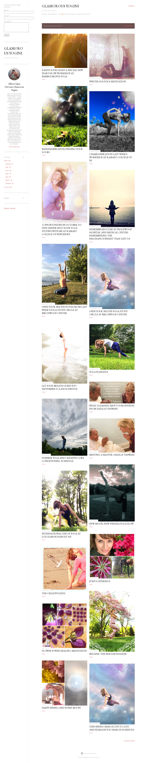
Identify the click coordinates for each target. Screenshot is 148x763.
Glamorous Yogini (60, 6)
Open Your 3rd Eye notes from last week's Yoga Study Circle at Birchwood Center (64, 310)
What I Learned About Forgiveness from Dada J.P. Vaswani (111, 407)
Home (44, 14)
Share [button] (43, 79)
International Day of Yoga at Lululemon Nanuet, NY (61, 535)
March (8, 180)
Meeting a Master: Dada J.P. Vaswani (111, 454)
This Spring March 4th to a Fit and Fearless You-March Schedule (111, 728)
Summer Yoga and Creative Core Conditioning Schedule (63, 459)
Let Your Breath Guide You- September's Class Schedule (60, 387)
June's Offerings (99, 581)
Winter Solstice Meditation (107, 81)
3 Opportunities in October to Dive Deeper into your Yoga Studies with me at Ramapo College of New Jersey (61, 229)
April (7, 177)
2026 (7, 161)
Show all (129, 26)
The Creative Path (53, 593)
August (8, 164)
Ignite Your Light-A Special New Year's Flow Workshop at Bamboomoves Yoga (62, 73)
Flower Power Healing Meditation (64, 650)
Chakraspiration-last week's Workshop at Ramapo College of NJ (110, 157)
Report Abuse (9, 208)
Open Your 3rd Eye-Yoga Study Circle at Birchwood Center (108, 313)
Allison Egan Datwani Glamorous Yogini (14, 86)
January (9, 183)
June (8, 170)
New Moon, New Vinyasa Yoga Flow (111, 523)
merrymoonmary (93, 757)
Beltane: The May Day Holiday (108, 653)
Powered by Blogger (90, 753)
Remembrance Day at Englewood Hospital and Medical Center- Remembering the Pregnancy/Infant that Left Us (110, 234)
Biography (52, 14)
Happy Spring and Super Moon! (61, 707)
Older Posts (129, 741)
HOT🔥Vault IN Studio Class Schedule (74, 14)
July (7, 167)
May (8, 174)
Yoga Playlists (98, 371)
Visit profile (14, 147)
